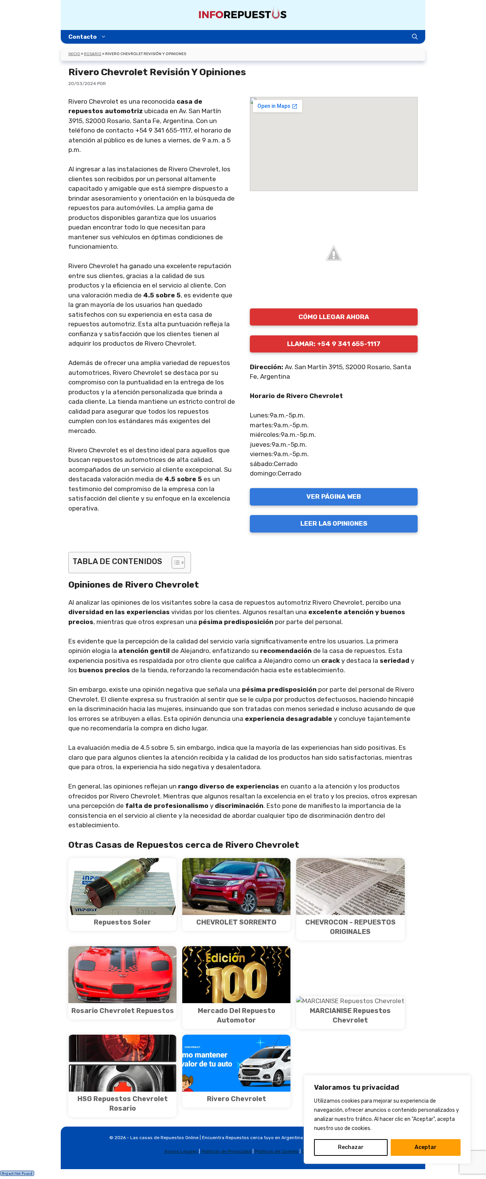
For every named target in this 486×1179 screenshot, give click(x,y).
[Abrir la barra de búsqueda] (415, 37)
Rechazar (351, 1147)
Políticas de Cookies (276, 1151)
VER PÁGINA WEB (333, 496)
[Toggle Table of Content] (174, 562)
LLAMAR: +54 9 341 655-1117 (333, 344)
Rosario (92, 54)
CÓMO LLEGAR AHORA (333, 317)
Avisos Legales (181, 1151)
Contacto (82, 36)
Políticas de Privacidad (226, 1151)
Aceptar (426, 1147)
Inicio (74, 54)
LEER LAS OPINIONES (333, 523)
